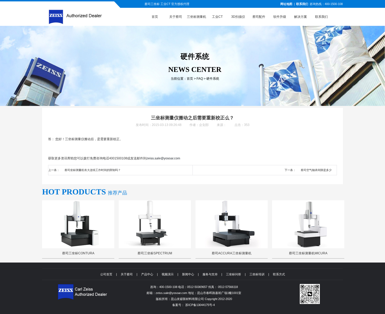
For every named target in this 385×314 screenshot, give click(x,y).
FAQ (200, 78)
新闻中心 (188, 274)
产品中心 (147, 274)
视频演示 (168, 274)
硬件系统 (212, 78)
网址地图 (286, 4)
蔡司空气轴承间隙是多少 (316, 170)
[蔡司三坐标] (83, 17)
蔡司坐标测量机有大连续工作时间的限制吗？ (93, 170)
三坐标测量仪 (74, 139)
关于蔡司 (127, 274)
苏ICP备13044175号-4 (200, 305)
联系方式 (279, 274)
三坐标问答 (233, 274)
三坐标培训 (256, 274)
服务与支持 (210, 274)
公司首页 (106, 274)
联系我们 (302, 4)
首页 (190, 78)
